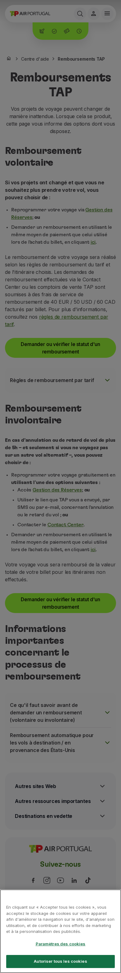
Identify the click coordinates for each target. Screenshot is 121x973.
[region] (60, 931)
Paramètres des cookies (61, 943)
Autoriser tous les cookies (60, 961)
